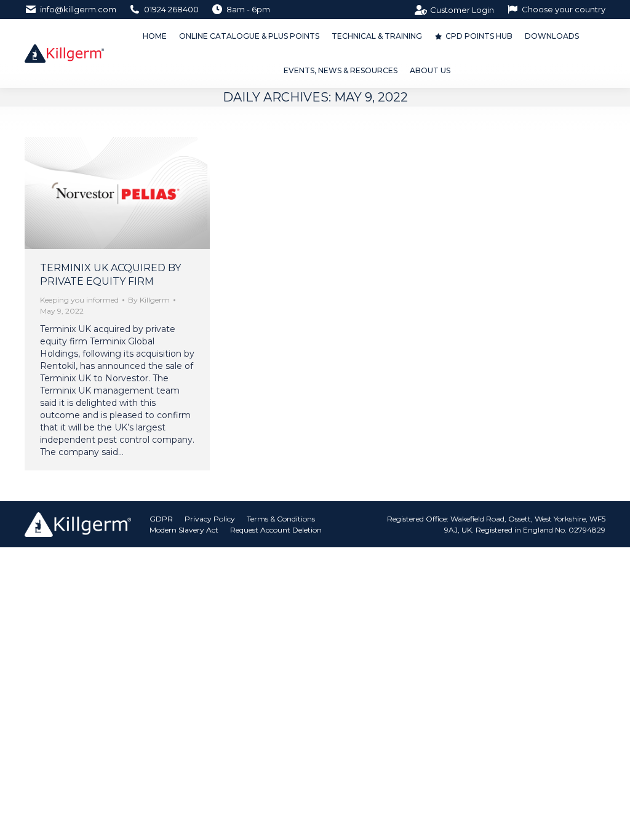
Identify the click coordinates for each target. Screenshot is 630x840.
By (149, 299)
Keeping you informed (79, 299)
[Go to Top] (611, 821)
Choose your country (563, 9)
